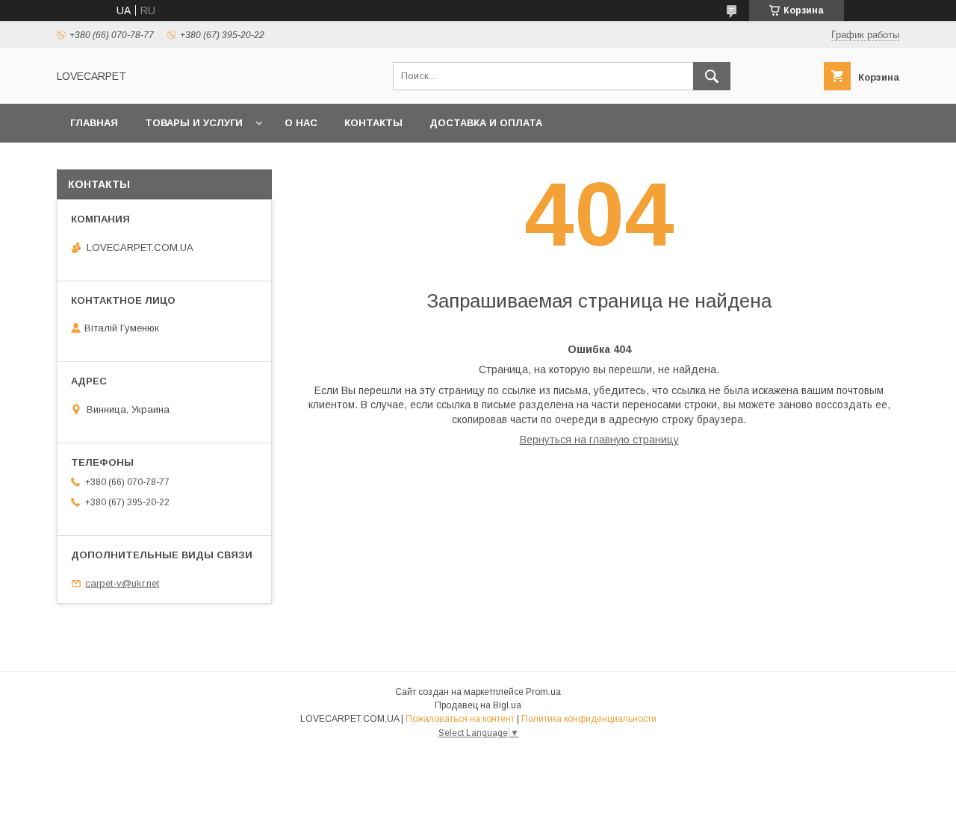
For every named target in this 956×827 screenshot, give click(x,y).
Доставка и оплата (485, 122)
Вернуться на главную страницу (599, 440)
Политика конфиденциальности (589, 719)
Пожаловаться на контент (460, 719)
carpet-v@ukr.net (122, 583)
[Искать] (711, 76)
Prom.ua (543, 692)
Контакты (373, 122)
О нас (301, 122)
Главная (94, 122)
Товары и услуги (194, 122)
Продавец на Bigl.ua (478, 705)
